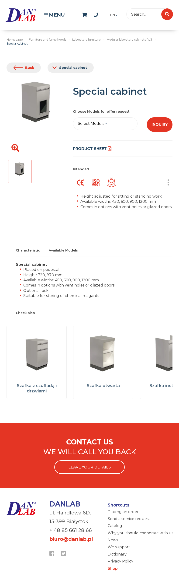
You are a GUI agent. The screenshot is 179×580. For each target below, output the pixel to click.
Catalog (115, 526)
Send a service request (129, 519)
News (113, 540)
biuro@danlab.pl (71, 539)
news (108, 14)
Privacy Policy (120, 561)
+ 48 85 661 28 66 (70, 530)
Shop (113, 568)
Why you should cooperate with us (140, 533)
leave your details (89, 467)
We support (119, 547)
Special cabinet (73, 68)
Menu (57, 14)
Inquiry (159, 124)
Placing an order (123, 512)
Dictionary (117, 554)
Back (29, 68)
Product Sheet (90, 149)
